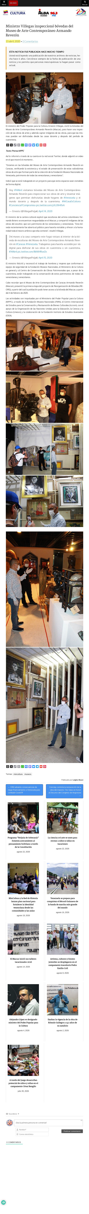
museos (28, 774)
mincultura (18, 774)
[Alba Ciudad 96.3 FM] (44, 13)
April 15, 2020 (45, 257)
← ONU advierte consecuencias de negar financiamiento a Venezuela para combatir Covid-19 (24, 790)
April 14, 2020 (45, 211)
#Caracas (20, 244)
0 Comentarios (30, 41)
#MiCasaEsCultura (71, 201)
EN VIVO (13, 3)
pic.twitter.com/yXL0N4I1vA (50, 205)
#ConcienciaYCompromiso (22, 205)
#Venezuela (69, 197)
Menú (4, 4)
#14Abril (18, 190)
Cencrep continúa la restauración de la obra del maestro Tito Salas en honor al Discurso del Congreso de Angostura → (65, 791)
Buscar (84, 4)
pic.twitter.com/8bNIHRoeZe (32, 251)
